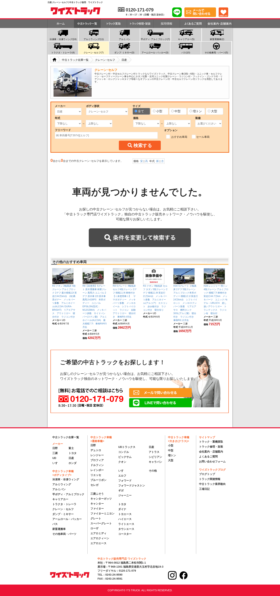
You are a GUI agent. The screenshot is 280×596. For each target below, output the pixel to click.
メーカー (60, 105)
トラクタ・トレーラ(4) (63, 52)
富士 (71, 448)
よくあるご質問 (208, 456)
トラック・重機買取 (211, 441)
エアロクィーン (99, 538)
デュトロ (95, 450)
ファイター (97, 508)
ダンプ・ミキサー (63, 514)
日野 (55, 448)
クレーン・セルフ (63, 509)
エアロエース (98, 543)
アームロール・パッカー (67, 519)
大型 (214, 111)
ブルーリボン (98, 479)
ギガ (121, 490)
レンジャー (97, 455)
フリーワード (63, 130)
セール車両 (203, 136)
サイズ (137, 105)
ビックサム (125, 456)
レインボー (97, 470)
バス (55, 523)
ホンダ (73, 462)
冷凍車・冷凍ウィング (65, 479)
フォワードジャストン (131, 485)
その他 (153, 470)
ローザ (94, 528)
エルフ (122, 475)
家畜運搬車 (59, 528)
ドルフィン (97, 465)
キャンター (97, 503)
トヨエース (125, 514)
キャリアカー (60, 499)
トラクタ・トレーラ (64, 504)
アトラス (154, 451)
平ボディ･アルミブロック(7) (155, 39)
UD (54, 458)
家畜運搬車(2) (217, 39)
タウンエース (126, 528)
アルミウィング (61, 484)
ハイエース (125, 519)
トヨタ (73, 453)
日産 (71, 458)
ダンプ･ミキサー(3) (124, 52)
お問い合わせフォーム (212, 461)
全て (141, 111)
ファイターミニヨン (102, 513)
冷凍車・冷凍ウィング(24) (63, 39)
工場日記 (204, 488)
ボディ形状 (92, 105)
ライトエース (126, 523)
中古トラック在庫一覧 (65, 437)
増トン (197, 111)
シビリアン (155, 456)
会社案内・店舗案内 (211, 451)
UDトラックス (126, 446)
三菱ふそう (97, 493)
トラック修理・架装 (211, 446)
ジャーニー (125, 495)
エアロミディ (98, 533)
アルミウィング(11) (94, 39)
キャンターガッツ (101, 498)
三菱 (55, 453)
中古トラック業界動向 (212, 483)
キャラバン (155, 461)
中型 (177, 111)
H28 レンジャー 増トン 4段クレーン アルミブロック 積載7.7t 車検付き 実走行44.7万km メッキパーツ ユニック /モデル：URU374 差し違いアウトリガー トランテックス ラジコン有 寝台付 (216, 300)
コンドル (123, 451)
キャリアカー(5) (186, 39)
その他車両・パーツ (64, 533)
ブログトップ (207, 474)
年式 (57, 118)
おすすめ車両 (178, 136)
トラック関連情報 (209, 478)
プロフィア (97, 460)
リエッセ (95, 474)
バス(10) (185, 52)
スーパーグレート (101, 523)
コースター (125, 533)
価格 (135, 118)
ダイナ (122, 509)
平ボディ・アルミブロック (68, 494)
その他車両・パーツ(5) (216, 52)
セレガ (94, 484)
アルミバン (124, 39)
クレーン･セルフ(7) (94, 52)
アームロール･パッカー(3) (155, 52)
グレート (95, 518)
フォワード (125, 480)
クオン (122, 461)
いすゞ (56, 462)
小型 (159, 111)
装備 (198, 118)
